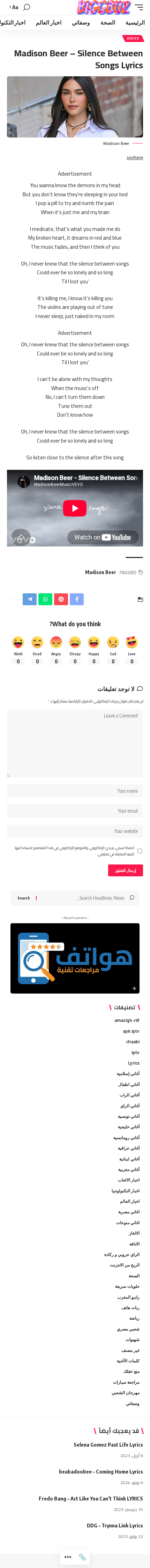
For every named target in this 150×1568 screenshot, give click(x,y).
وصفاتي (133, 1403)
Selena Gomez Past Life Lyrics (108, 1444)
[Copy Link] (82, 1557)
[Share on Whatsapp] (45, 599)
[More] (67, 1557)
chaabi (133, 1041)
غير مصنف (130, 1350)
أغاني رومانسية (126, 1137)
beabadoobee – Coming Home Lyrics (101, 1471)
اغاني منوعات (128, 1222)
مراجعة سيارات (126, 1382)
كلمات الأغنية (128, 1360)
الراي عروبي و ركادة (122, 1254)
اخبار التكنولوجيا (126, 1190)
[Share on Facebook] (77, 599)
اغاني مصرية (129, 1211)
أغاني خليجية (129, 1126)
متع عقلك (131, 1371)
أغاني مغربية (129, 1169)
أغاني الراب (130, 1094)
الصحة (134, 1275)
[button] (137, 7)
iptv (136, 1052)
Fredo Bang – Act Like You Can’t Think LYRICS (91, 1498)
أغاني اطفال (129, 1084)
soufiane (135, 157)
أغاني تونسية (129, 1116)
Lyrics (133, 38)
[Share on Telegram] (30, 599)
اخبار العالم (130, 1201)
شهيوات (133, 1339)
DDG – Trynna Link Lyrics (115, 1525)
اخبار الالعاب (129, 1179)
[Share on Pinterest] (61, 599)
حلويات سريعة (127, 1286)
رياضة (134, 1318)
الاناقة (134, 1243)
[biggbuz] (103, 7)
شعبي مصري (128, 1329)
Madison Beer (100, 572)
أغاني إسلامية (128, 1073)
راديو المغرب (128, 1297)
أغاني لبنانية (129, 1158)
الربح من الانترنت (125, 1264)
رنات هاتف (130, 1307)
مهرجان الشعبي (126, 1392)
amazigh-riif (127, 1020)
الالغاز (134, 1233)
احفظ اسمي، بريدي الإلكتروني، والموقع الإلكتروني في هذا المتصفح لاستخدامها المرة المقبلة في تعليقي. (74, 851)
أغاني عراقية (129, 1148)
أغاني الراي (130, 1105)
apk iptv (131, 1031)
